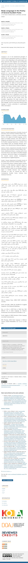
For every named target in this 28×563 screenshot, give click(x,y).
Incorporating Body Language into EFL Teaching (14, 412)
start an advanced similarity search (16, 474)
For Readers (4, 501)
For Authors (4, 503)
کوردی (3, 492)
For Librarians (5, 505)
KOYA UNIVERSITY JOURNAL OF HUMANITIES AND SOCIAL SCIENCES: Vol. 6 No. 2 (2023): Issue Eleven (15, 403)
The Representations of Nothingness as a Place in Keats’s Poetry (13, 430)
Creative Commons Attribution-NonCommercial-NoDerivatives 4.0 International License (14, 385)
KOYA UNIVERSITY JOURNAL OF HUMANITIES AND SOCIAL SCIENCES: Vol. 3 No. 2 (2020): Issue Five (14, 398)
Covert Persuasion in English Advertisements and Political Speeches (15, 442)
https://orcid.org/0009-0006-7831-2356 (7, 38)
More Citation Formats (8, 352)
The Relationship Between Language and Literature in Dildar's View (13, 396)
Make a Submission (7, 480)
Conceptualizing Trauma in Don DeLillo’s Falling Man (15, 459)
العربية (3, 490)
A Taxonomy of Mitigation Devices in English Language (15, 447)
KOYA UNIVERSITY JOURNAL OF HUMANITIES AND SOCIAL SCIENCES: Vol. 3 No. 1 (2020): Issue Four (14, 432)
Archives (7, 5)
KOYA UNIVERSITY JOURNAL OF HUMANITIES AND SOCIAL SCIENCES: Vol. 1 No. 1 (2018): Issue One (14, 414)
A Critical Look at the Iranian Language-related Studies (14, 425)
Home (2, 5)
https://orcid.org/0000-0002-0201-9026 (7, 25)
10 (8, 471)
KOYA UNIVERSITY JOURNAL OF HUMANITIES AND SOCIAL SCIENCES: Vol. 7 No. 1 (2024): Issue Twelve (15, 427)
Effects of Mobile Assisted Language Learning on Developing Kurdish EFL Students (15, 465)
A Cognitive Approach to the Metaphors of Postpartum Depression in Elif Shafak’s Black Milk (15, 418)
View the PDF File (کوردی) (9, 328)
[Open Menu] (1, 1)
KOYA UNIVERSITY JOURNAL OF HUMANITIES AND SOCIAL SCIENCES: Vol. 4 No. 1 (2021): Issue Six (15, 421)
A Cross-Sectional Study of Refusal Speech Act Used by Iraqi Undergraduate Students (15, 436)
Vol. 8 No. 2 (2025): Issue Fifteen (17, 5)
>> (10, 471)
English (3, 488)
